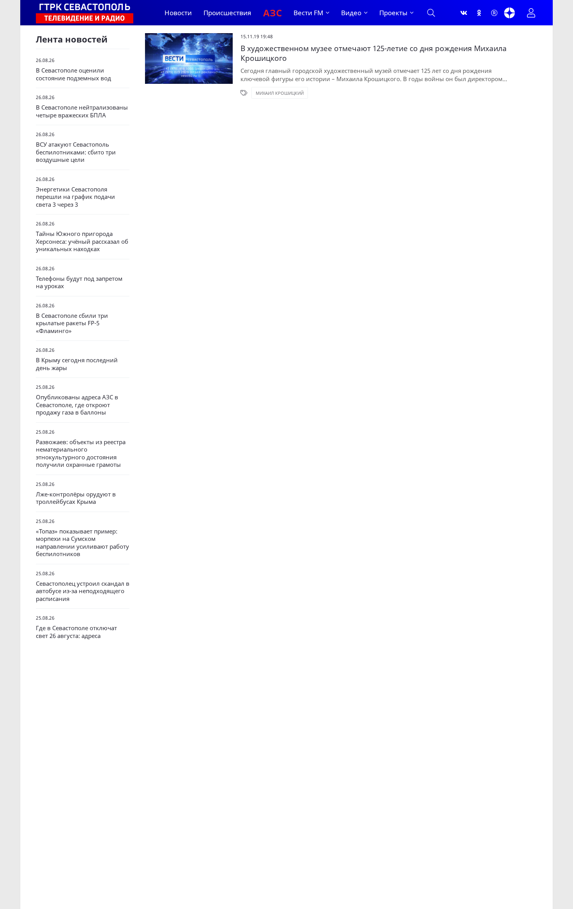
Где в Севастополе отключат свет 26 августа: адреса (76, 632)
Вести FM (308, 12)
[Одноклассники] (479, 13)
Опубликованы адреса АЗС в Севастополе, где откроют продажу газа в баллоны (77, 404)
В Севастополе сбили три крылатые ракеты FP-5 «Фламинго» (72, 323)
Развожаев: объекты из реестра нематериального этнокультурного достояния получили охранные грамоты (81, 453)
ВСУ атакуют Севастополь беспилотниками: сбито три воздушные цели (76, 152)
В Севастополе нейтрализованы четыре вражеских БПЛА (82, 111)
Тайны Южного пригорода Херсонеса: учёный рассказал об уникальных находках (82, 241)
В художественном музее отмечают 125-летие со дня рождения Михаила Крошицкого (374, 53)
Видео (351, 12)
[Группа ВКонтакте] (464, 13)
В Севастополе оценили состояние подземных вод (73, 74)
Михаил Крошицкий (280, 93)
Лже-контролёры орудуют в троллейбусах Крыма (76, 498)
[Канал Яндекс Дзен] (509, 13)
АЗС (272, 12)
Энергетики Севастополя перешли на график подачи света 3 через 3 (75, 197)
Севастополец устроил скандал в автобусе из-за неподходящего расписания (82, 591)
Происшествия (227, 12)
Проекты (393, 12)
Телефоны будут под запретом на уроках (79, 282)
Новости (178, 12)
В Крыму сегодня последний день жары (77, 364)
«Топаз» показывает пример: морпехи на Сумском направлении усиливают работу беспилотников (82, 543)
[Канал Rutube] (494, 13)
